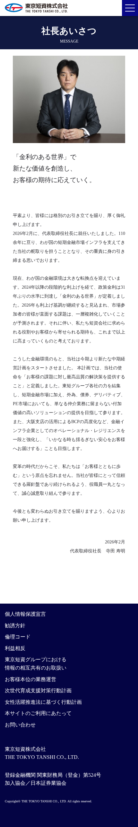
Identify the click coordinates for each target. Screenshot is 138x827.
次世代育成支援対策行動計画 (38, 690)
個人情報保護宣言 (25, 614)
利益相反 (15, 648)
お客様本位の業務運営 (30, 679)
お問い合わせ (20, 724)
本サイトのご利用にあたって (38, 713)
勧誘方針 (15, 625)
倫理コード (17, 636)
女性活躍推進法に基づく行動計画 (43, 702)
